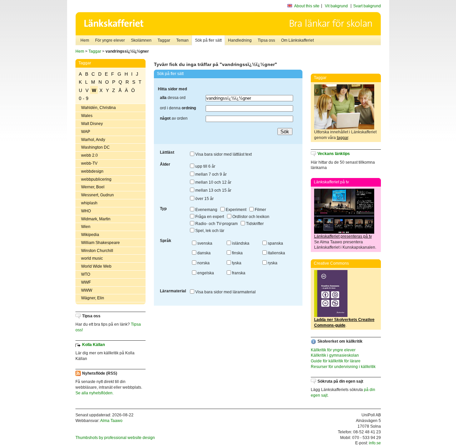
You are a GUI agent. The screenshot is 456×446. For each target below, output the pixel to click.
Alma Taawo (111, 420)
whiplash (89, 203)
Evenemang (205, 209)
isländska (240, 243)
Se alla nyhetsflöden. (94, 393)
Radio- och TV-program (216, 223)
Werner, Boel (92, 187)
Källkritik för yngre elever (333, 350)
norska (203, 263)
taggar (342, 137)
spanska (275, 243)
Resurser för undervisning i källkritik (343, 366)
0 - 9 (83, 98)
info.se (375, 443)
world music (92, 258)
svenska (204, 243)
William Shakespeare (100, 242)
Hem (84, 40)
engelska (205, 273)
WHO (86, 211)
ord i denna (178, 108)
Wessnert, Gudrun (97, 195)
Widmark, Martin (95, 219)
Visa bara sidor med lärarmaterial (225, 292)
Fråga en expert (209, 216)
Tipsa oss (266, 40)
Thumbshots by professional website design (115, 437)
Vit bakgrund (336, 6)
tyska (236, 263)
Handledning (240, 40)
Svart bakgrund (367, 6)
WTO (85, 274)
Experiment (235, 209)
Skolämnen (141, 40)
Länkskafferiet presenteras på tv (343, 236)
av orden (174, 118)
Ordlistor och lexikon (250, 216)
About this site (306, 6)
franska (238, 273)
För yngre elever (110, 40)
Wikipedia (90, 234)
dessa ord (173, 97)
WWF (86, 282)
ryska (272, 263)
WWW (86, 290)
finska (237, 253)
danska (203, 253)
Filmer (260, 209)
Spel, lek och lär (209, 230)
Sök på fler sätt (208, 40)
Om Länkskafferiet (297, 40)
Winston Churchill (97, 250)
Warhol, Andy (93, 139)
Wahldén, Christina (98, 107)
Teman (182, 40)
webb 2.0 (89, 155)
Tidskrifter (254, 223)
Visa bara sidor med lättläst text (223, 154)
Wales (86, 115)
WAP (85, 131)
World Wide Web (96, 266)
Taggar (164, 40)
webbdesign (92, 171)
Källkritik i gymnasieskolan (335, 355)
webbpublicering (96, 179)
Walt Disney (92, 123)
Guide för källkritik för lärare (336, 361)
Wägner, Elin (92, 298)
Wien (85, 226)
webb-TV (89, 163)
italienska (276, 253)
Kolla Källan (93, 344)
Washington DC (95, 147)
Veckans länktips (333, 153)
